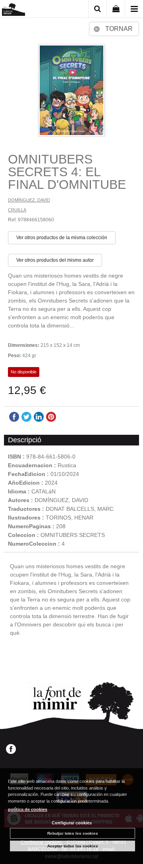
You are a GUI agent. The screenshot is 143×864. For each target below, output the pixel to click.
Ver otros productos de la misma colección (61, 237)
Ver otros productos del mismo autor (55, 260)
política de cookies (27, 809)
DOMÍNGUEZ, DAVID (29, 200)
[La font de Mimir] (13, 10)
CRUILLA (17, 209)
